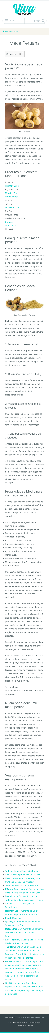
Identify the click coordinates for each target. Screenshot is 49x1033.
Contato (30, 1025)
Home (9, 1023)
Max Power (10, 225)
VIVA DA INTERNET (10, 1017)
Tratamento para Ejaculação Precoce (22, 871)
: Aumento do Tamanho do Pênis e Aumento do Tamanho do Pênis (24, 932)
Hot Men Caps (12, 186)
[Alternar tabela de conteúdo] (19, 54)
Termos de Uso (21, 1025)
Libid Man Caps (12, 207)
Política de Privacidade (20, 1023)
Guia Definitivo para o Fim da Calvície (22, 874)
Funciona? (14, 918)
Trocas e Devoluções (35, 1023)
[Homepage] (24, 9)
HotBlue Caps (11, 196)
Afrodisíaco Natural (21, 885)
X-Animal (9, 222)
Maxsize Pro (11, 193)
